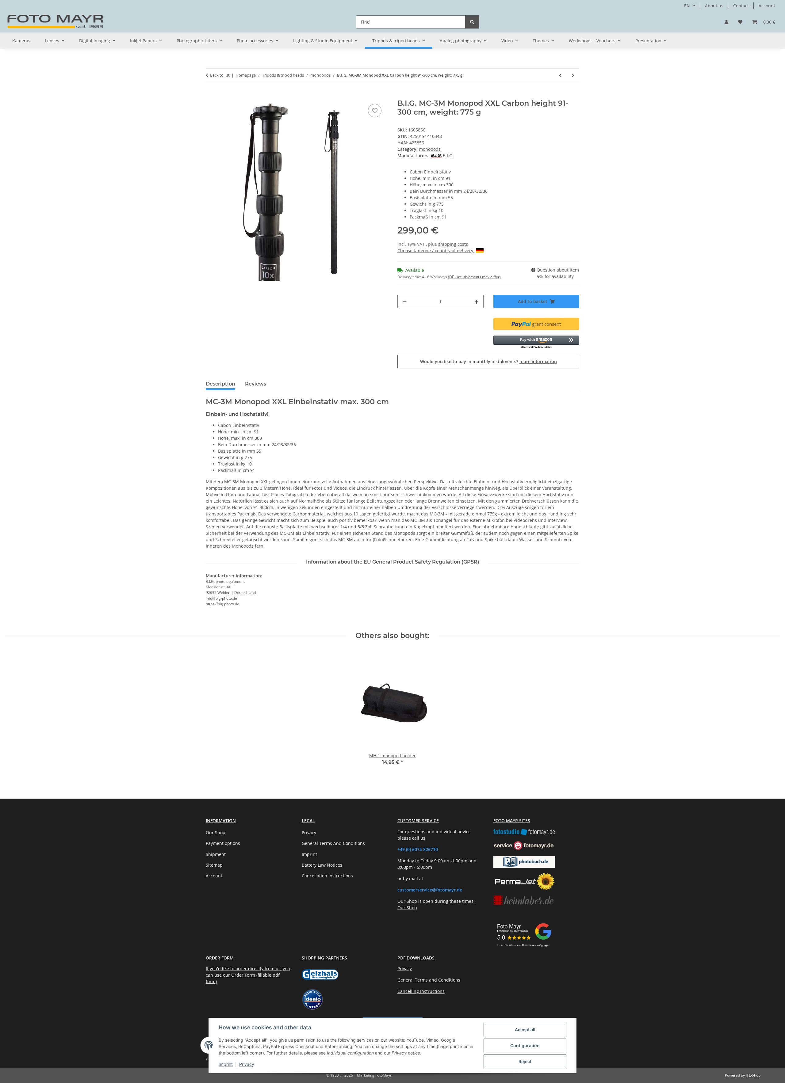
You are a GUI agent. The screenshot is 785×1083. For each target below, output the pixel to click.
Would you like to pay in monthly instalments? (488, 361)
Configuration (525, 1045)
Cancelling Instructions (421, 991)
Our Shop (215, 832)
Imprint (226, 1064)
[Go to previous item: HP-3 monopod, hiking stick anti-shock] (560, 75)
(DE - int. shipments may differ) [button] (474, 276)
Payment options (223, 843)
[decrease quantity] (404, 301)
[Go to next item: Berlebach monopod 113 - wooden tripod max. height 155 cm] (573, 75)
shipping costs (453, 244)
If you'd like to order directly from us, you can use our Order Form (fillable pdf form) (248, 975)
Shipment (216, 854)
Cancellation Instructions (327, 876)
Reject (525, 1061)
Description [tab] (220, 384)
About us (714, 6)
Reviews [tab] (255, 384)
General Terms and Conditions (428, 980)
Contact (741, 6)
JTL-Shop (753, 1075)
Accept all (525, 1029)
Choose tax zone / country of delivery (435, 250)
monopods (430, 149)
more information (538, 361)
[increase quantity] (476, 301)
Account (767, 6)
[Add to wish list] (374, 110)
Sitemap (214, 865)
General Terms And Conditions (333, 843)
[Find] (472, 21)
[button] (726, 21)
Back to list (220, 75)
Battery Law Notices (322, 865)
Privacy (246, 1064)
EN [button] (687, 6)
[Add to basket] (211, 95)
